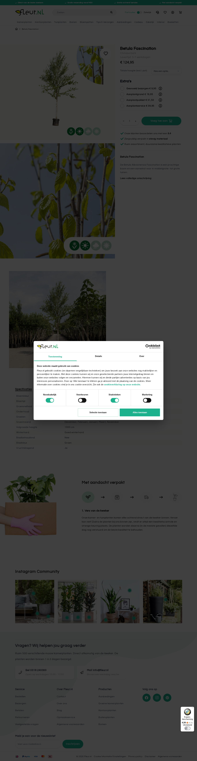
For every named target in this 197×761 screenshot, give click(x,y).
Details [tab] (98, 356)
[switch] (82, 400)
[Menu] (192, 708)
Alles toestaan (140, 412)
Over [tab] (141, 356)
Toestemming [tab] (55, 356)
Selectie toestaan (98, 412)
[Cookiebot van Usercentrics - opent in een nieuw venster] (147, 346)
